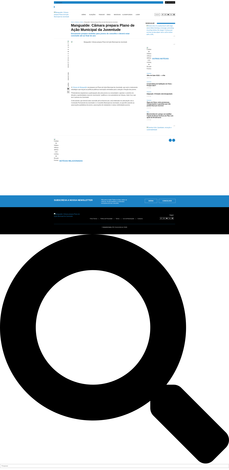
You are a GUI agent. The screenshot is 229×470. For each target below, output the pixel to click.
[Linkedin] (174, 14)
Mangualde (150, 23)
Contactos (140, 218)
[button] (68, 89)
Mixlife (125, 227)
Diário (81, 22)
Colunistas (149, 73)
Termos (118, 218)
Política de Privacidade (106, 218)
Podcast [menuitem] (102, 14)
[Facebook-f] (162, 14)
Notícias (77, 22)
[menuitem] (85, 14)
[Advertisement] (114, 180)
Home (72, 22)
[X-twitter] (171, 14)
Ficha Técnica (93, 218)
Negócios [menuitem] (117, 14)
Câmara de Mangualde (79, 87)
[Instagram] (165, 14)
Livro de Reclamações (128, 218)
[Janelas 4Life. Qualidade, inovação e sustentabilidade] (161, 129)
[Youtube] (168, 14)
